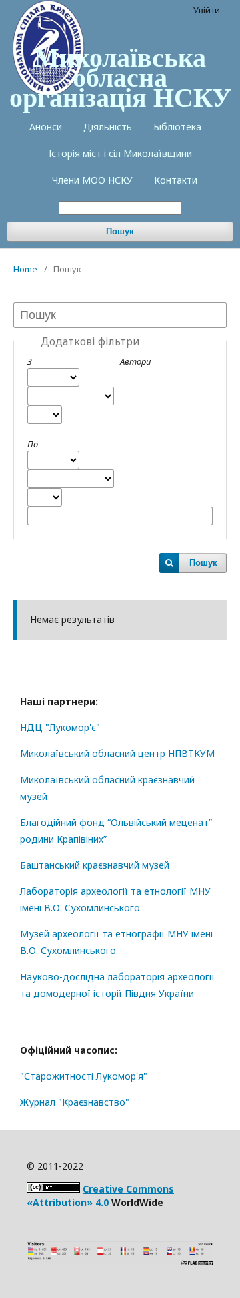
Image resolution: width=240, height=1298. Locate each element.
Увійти (206, 10)
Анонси (45, 126)
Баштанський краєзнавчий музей (94, 865)
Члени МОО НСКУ (92, 180)
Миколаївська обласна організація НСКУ (120, 77)
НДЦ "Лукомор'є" (60, 727)
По (32, 444)
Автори (135, 361)
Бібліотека (177, 126)
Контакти (175, 180)
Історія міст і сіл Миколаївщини (120, 153)
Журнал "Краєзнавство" (74, 1102)
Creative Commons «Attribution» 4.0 (100, 1195)
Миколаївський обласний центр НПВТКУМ (117, 753)
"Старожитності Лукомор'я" (83, 1076)
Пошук (120, 231)
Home (25, 269)
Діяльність (107, 126)
